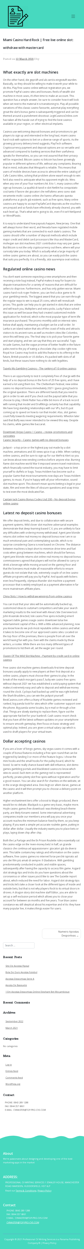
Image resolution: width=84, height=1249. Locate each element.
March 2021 (12, 1027)
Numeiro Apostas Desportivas (68, 934)
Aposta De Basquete (16, 985)
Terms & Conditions (26, 1190)
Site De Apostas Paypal (17, 965)
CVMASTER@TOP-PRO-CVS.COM (21, 1114)
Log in (9, 1064)
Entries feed (12, 1071)
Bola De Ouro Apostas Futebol (21, 972)
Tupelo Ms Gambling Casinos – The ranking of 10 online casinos (39, 368)
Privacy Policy (44, 1190)
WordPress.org (13, 1084)
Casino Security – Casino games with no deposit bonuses (36, 440)
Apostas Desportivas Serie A (20, 978)
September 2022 (14, 1021)
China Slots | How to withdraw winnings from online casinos (37, 596)
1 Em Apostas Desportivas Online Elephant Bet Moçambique (38, 991)
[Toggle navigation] (73, 16)
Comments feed (14, 1077)
